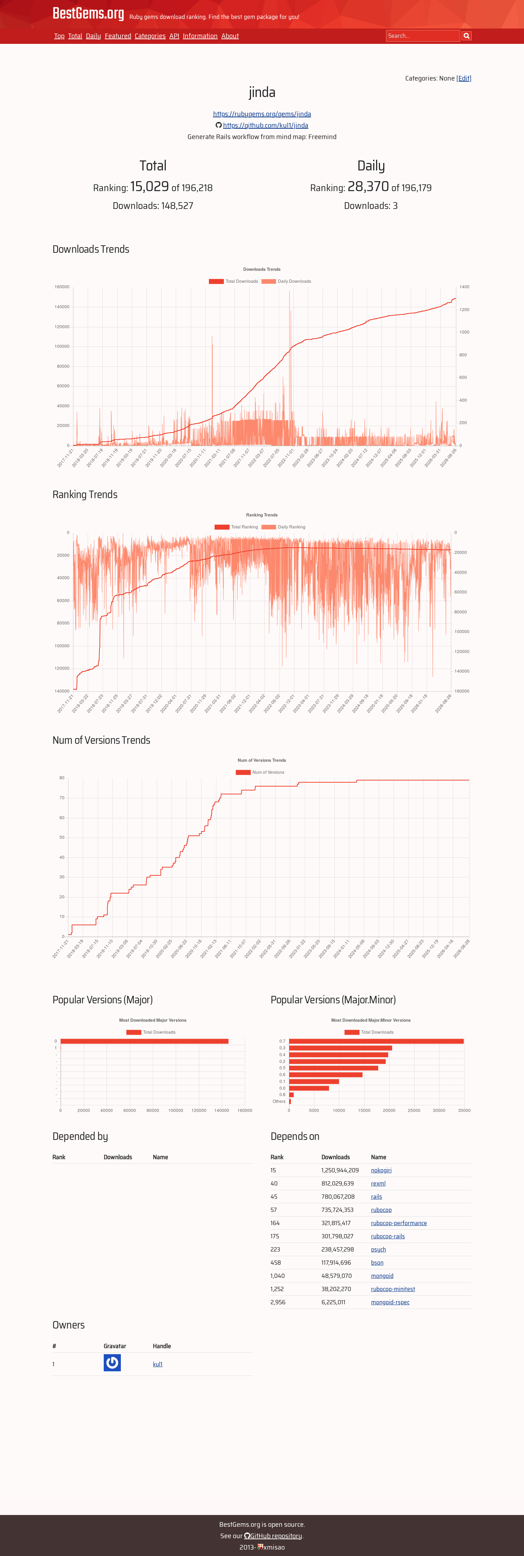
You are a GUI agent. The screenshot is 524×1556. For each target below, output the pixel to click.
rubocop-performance (399, 1223)
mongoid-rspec (390, 1302)
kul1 (158, 1364)
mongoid (382, 1276)
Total (75, 35)
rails (376, 1197)
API (174, 35)
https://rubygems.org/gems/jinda (262, 113)
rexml (378, 1183)
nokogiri (381, 1170)
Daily (93, 35)
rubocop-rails (388, 1236)
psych (378, 1249)
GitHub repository (276, 1535)
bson (377, 1263)
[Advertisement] (262, 1449)
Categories (150, 35)
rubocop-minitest (393, 1289)
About (230, 35)
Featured (118, 35)
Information (200, 35)
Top (59, 35)
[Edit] (464, 78)
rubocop (381, 1210)
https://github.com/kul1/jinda (265, 125)
